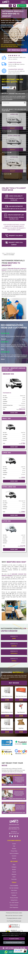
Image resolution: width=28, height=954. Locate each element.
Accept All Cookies (14, 938)
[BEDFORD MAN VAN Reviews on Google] (21, 752)
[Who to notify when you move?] (14, 807)
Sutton (14, 876)
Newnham (14, 874)
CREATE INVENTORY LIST (14, 217)
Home (3, 253)
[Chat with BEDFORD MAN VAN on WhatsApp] (7, 952)
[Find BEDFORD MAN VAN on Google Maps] (17, 836)
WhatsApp (22, 5)
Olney (14, 864)
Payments (14, 895)
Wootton (14, 869)
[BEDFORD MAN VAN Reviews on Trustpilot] (21, 743)
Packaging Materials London (14, 918)
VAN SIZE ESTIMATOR (14, 207)
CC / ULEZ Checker (14, 902)
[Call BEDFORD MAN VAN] (14, 5)
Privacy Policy (22, 935)
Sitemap (14, 858)
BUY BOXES (14, 683)
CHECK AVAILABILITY (14, 198)
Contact (14, 843)
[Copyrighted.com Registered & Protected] (14, 926)
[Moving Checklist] (14, 779)
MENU (23, 2)
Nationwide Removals (10, 253)
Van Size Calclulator (14, 888)
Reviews (14, 848)
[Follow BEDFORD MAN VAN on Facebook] (9, 836)
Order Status (14, 890)
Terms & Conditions (14, 853)
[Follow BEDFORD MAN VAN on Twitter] (12, 836)
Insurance (14, 855)
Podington (14, 867)
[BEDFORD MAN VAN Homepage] (6, 2)
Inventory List (14, 892)
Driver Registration (14, 907)
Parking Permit (14, 900)
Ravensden (14, 879)
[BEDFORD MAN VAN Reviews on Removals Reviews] (7, 743)
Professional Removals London (14, 912)
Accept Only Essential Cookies (14, 942)
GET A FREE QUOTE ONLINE (15, 948)
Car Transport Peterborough (14, 921)
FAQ (14, 846)
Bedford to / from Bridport (9, 254)
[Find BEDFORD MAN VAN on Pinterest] (15, 836)
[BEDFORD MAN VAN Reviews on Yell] (7, 752)
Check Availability (14, 885)
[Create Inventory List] (14, 793)
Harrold (14, 871)
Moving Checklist (14, 897)
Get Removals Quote (17, 50)
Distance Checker (14, 905)
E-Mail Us (14, 831)
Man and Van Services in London (14, 915)
